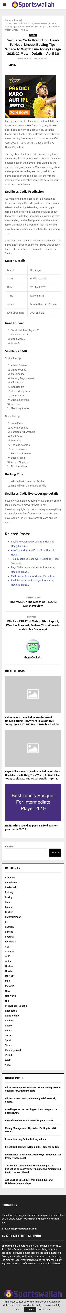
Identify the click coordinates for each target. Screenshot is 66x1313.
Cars (7, 902)
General (9, 951)
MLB (7, 981)
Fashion (9, 927)
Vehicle (9, 1055)
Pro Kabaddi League (16, 1005)
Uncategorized (13, 1050)
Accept (30, 1309)
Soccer (8, 1035)
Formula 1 (10, 941)
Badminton (11, 882)
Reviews (9, 1020)
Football (33, 35)
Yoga (8, 1065)
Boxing (9, 897)
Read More (44, 1309)
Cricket (9, 912)
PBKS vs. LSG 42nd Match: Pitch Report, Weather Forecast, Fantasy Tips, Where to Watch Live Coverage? (33, 625)
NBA (7, 991)
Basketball (11, 887)
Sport (8, 1040)
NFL (7, 1001)
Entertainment (13, 917)
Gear (7, 946)
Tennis (8, 1045)
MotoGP (9, 986)
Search (9, 846)
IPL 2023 (10, 976)
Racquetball (11, 1010)
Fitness (9, 931)
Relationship (12, 1015)
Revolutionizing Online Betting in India (26, 1139)
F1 (6, 922)
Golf (7, 956)
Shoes (8, 1030)
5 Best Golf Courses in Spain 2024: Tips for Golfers (32, 1147)
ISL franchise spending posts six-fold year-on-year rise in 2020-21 (31, 827)
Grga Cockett (26, 58)
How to (9, 971)
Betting (9, 892)
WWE (7, 1060)
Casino (9, 907)
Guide (8, 961)
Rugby (8, 1025)
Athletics (10, 877)
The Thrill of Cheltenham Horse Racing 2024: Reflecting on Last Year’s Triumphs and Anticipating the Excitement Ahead (33, 1169)
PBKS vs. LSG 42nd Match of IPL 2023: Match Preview (33, 604)
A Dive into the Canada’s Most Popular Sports (29, 1120)
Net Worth (10, 996)
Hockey (9, 966)
